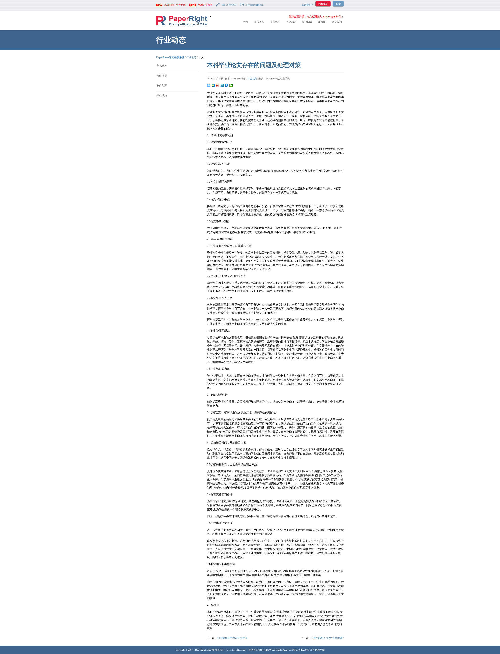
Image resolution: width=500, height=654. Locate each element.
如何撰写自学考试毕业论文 (232, 637)
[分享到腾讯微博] (222, 85)
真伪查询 (259, 22)
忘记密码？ (307, 5)
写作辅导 (161, 75)
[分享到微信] (231, 85)
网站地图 (320, 650)
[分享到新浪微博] (217, 85)
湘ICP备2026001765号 (303, 650)
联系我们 (337, 22)
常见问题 (307, 22)
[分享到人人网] (226, 85)
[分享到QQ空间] (213, 85)
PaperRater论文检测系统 (170, 57)
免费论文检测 (205, 5)
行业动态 (191, 57)
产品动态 (291, 22)
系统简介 (275, 22)
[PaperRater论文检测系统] (183, 25)
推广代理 (161, 85)
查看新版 (181, 5)
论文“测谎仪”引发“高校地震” (327, 637)
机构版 (322, 22)
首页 (245, 22)
